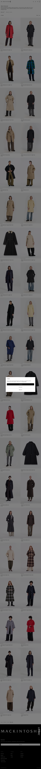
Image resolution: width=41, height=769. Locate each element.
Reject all (20, 389)
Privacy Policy (24, 381)
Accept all (20, 384)
